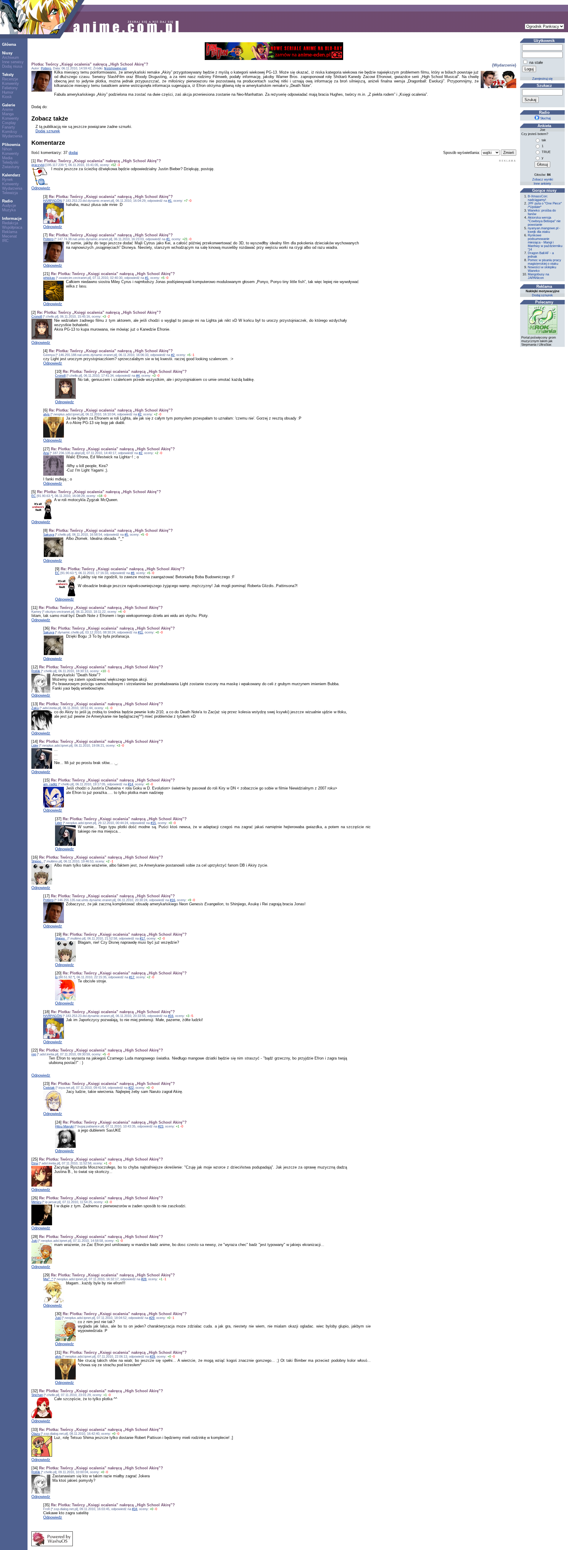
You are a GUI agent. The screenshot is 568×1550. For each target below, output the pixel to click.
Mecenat (9, 236)
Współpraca (12, 227)
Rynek (7, 179)
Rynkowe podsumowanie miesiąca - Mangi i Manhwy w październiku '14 (545, 242)
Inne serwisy (13, 62)
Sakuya (48, 534)
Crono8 (36, 316)
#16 (172, 900)
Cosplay (9, 123)
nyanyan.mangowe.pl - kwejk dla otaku (544, 229)
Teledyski (10, 162)
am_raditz (50, 784)
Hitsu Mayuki (64, 1126)
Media (7, 158)
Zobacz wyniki (542, 179)
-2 (108, 316)
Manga (8, 114)
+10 (103, 671)
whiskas (49, 278)
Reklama (9, 232)
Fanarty (8, 127)
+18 (99, 496)
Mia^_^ (48, 1279)
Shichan (37, 1395)
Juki (34, 1240)
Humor (7, 92)
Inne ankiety (542, 183)
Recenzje (10, 79)
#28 (143, 1279)
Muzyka (9, 210)
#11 (140, 632)
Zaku (35, 708)
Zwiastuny (11, 167)
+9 (189, 900)
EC (33, 496)
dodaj (73, 152)
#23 (160, 1126)
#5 (126, 534)
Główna (9, 44)
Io (56, 977)
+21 (185, 239)
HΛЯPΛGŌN (52, 200)
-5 (191, 1016)
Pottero (46, 68)
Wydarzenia (12, 136)
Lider (34, 745)
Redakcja (10, 223)
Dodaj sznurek (48, 131)
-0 (189, 200)
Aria (46, 453)
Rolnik (35, 671)
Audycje (9, 205)
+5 (162, 278)
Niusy (7, 53)
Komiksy (9, 131)
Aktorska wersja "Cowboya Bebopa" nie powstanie (544, 221)
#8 (132, 573)
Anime (7, 109)
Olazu (35, 1433)
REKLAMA (507, 161)
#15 (153, 823)
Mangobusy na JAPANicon (538, 276)
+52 (113, 165)
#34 (134, 1509)
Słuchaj (545, 118)
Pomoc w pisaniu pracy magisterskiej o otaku (544, 261)
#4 (138, 375)
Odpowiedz (40, 188)
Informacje (12, 218)
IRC (5, 240)
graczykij (37, 165)
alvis (46, 414)
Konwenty (10, 83)
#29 (151, 1318)
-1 (192, 355)
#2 (173, 355)
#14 (130, 784)
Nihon (7, 149)
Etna (34, 1163)
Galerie (8, 105)
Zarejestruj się (542, 78)
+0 (157, 632)
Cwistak (49, 1087)
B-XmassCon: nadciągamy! (538, 198)
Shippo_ (37, 861)
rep (33, 1054)
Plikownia (11, 144)
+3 (104, 316)
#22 (131, 1087)
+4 (120, 611)
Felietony (10, 88)
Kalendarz (11, 175)
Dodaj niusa (12, 66)
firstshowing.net (115, 68)
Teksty (8, 74)
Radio (7, 201)
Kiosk (7, 97)
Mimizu (36, 1202)
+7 (186, 200)
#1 (170, 200)
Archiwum (10, 57)
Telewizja (10, 193)
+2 (155, 414)
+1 (107, 708)
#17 (142, 938)
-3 (118, 165)
